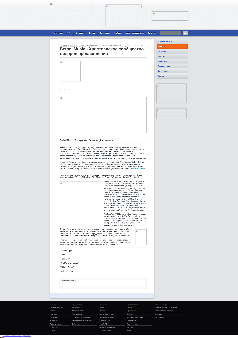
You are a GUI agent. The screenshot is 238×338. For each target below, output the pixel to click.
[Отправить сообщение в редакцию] (173, 2)
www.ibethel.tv (139, 168)
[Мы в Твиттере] (186, 2)
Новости (73, 46)
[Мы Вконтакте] (182, 2)
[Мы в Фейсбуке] (177, 2)
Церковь (82, 46)
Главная (63, 46)
